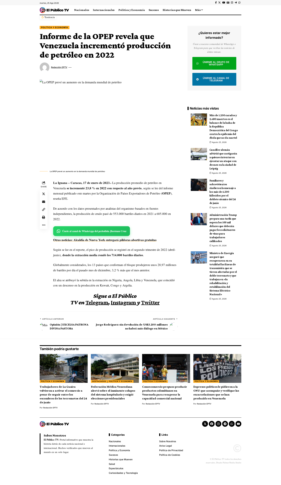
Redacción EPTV (59, 67)
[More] (43, 225)
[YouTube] (223, 2)
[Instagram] (232, 2)
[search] (239, 10)
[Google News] (228, 2)
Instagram (123, 302)
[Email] (43, 202)
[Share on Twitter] (43, 194)
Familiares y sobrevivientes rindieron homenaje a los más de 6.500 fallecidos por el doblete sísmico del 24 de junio (222, 192)
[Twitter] (219, 2)
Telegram (97, 302)
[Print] (43, 217)
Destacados (99, 381)
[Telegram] (236, 2)
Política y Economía (54, 27)
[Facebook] (215, 2)
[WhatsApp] (239, 2)
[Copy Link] (43, 209)
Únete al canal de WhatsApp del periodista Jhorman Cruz (94, 231)
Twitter (150, 302)
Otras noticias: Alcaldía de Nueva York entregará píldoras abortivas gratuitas (104, 240)
